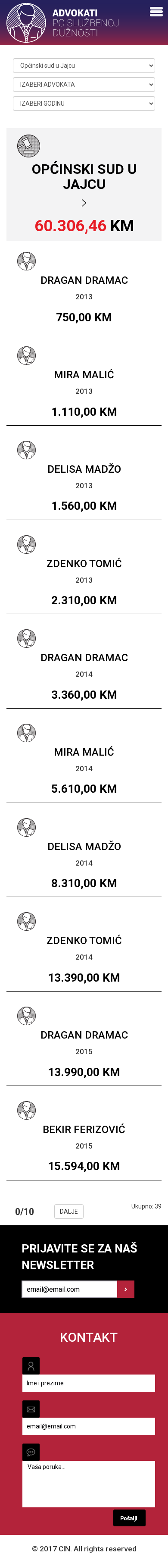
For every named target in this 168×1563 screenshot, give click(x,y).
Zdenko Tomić (84, 564)
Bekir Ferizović (84, 1130)
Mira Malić (84, 375)
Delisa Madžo (84, 469)
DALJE (69, 1211)
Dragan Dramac (84, 280)
